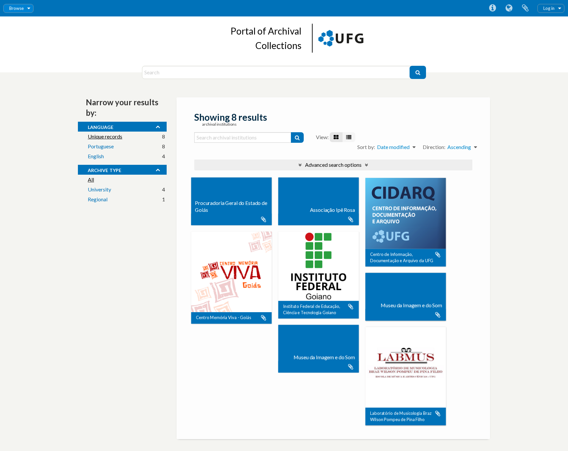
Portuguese (101, 146)
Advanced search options (333, 165)
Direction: (434, 147)
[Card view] (336, 137)
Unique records (105, 136)
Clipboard (525, 8)
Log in (549, 8)
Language (509, 8)
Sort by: (366, 147)
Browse (16, 8)
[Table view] (348, 137)
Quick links (492, 8)
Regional (97, 199)
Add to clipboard (263, 219)
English (96, 156)
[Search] (418, 72)
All (91, 179)
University (99, 189)
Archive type (104, 169)
